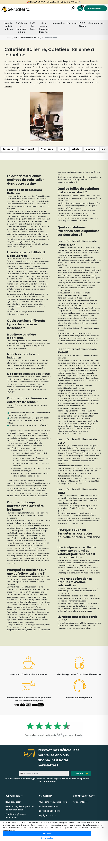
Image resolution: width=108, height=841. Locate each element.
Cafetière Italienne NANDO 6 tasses (73, 476)
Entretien (72, 23)
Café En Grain (32, 26)
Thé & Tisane (82, 24)
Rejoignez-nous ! (47, 815)
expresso (39, 343)
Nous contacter (13, 801)
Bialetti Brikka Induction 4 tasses (72, 408)
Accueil (8, 38)
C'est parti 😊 (81, 773)
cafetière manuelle (30, 301)
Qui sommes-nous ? (49, 806)
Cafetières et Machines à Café (21, 27)
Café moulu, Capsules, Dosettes (44, 27)
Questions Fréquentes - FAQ (53, 801)
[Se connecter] (73, 8)
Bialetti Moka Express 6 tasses (71, 388)
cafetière (20, 214)
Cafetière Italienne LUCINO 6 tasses (73, 466)
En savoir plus (47, 838)
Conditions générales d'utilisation (61, 779)
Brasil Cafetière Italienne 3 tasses (72, 295)
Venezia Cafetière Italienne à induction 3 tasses (79, 308)
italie (17, 523)
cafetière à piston (24, 483)
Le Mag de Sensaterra (49, 810)
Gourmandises (96, 23)
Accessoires (58, 23)
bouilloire (16, 433)
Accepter (47, 833)
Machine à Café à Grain (8, 26)
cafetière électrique (36, 374)
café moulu (22, 435)
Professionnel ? (95, 8)
